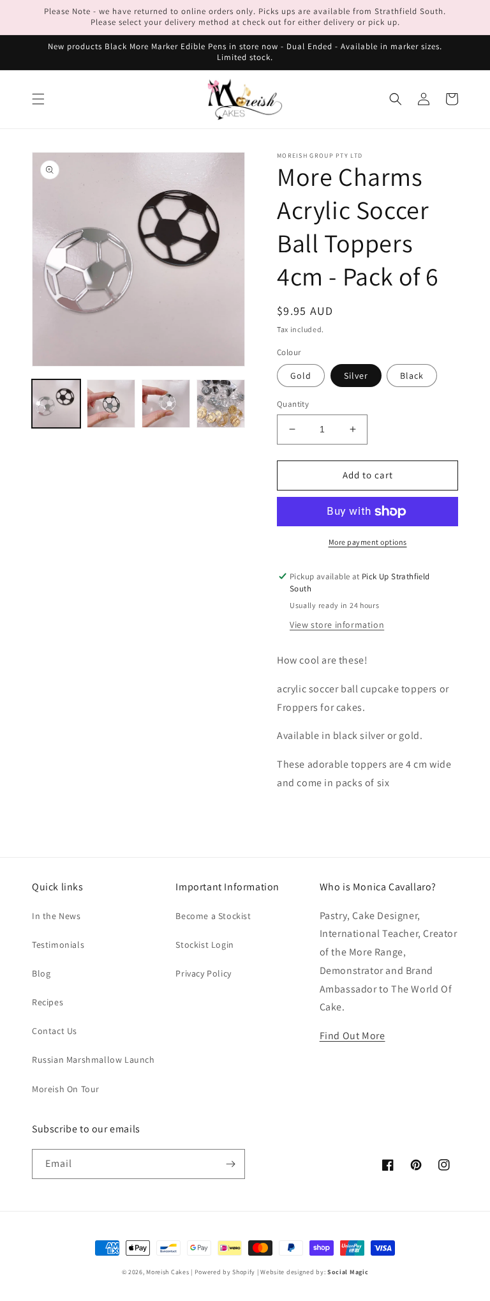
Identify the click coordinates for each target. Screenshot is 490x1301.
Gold (300, 375)
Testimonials (58, 944)
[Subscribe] (230, 1164)
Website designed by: (314, 1272)
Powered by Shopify (225, 1272)
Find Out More (352, 1035)
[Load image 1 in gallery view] (56, 403)
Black (412, 375)
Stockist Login (204, 944)
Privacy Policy (203, 973)
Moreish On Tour (66, 1089)
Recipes (47, 1002)
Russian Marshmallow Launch (93, 1059)
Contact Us (54, 1031)
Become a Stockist (213, 916)
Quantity (293, 404)
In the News (56, 916)
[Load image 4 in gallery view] (221, 403)
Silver (356, 375)
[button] (38, 99)
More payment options (368, 542)
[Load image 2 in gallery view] (111, 403)
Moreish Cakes (167, 1272)
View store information (337, 624)
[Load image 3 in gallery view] (166, 403)
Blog (41, 973)
